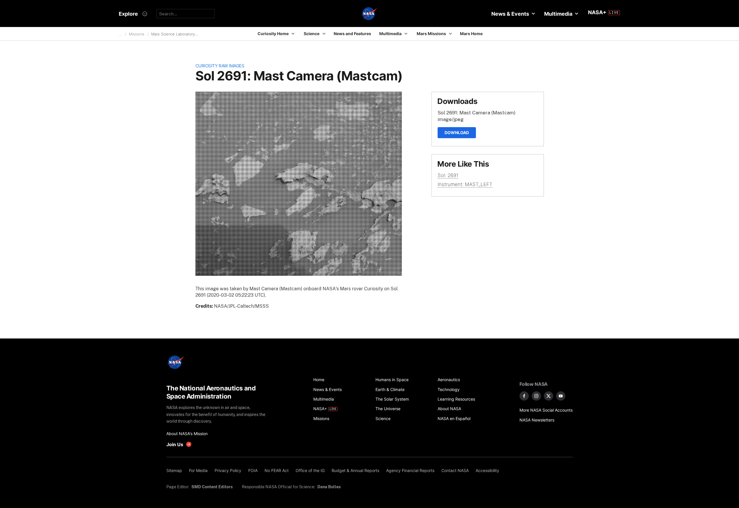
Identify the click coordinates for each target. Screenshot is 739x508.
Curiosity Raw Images (219, 66)
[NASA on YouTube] (560, 396)
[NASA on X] (548, 396)
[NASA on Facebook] (524, 396)
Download (457, 132)
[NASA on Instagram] (536, 396)
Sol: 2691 (448, 175)
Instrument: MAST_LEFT (465, 184)
